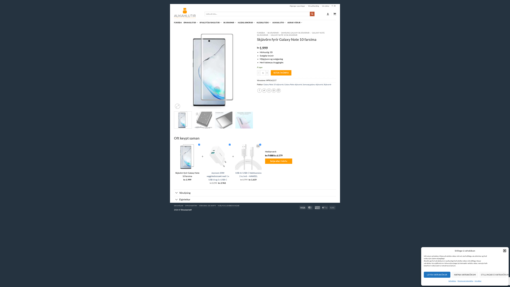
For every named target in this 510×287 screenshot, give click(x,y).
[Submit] (312, 14)
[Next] (248, 70)
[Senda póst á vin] (269, 90)
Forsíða (178, 23)
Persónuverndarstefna (465, 281)
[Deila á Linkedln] (278, 90)
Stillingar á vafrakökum (493, 274)
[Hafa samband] (334, 6)
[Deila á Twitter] (264, 90)
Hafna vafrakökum (465, 274)
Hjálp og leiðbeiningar (228, 206)
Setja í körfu (281, 72)
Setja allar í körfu (278, 161)
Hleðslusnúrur (245, 23)
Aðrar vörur (293, 23)
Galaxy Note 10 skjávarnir (284, 35)
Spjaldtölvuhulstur (210, 23)
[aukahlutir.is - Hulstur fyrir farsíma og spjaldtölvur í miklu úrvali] (187, 14)
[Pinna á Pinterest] (274, 90)
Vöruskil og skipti (207, 206)
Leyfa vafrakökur (437, 274)
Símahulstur (190, 23)
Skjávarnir (228, 23)
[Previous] (179, 70)
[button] (504, 250)
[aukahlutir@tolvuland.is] (334, 22)
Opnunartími (191, 206)
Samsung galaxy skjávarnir (295, 33)
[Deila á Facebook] (259, 90)
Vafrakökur (452, 281)
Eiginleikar (184, 199)
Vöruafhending (313, 6)
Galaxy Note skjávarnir (293, 84)
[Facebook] (332, 6)
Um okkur (478, 281)
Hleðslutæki (263, 23)
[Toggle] (176, 193)
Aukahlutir (278, 23)
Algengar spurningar (297, 6)
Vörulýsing (184, 192)
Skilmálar (178, 206)
